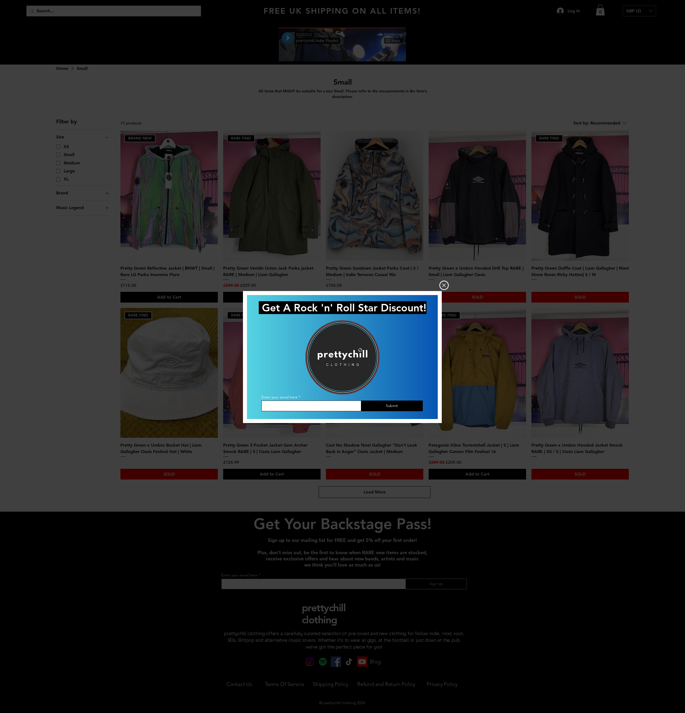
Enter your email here (279, 397)
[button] (444, 285)
